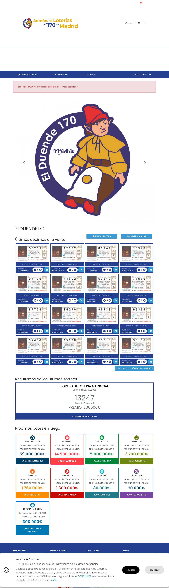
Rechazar (154, 569)
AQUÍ (55, 580)
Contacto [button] (91, 74)
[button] (24, 162)
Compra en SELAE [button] (141, 74)
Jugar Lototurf (32, 495)
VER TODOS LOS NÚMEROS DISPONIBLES (134, 368)
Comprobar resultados (84, 416)
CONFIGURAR (84, 576)
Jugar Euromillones (32, 461)
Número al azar (137, 236)
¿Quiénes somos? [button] (27, 74)
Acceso (131, 23)
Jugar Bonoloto (136, 461)
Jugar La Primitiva (101, 461)
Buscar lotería (103, 236)
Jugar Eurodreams (136, 495)
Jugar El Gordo (67, 461)
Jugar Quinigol (102, 495)
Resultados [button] (61, 74)
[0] (140, 23)
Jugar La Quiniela (67, 495)
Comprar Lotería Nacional (32, 530)
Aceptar (130, 569)
